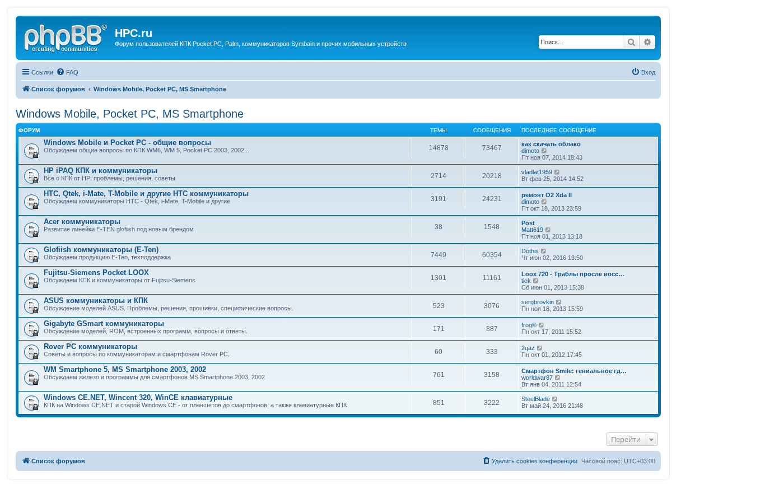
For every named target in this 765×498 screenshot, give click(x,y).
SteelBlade (535, 398)
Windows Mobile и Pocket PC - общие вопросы (127, 142)
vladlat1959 (536, 172)
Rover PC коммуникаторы (90, 346)
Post (528, 223)
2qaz (528, 348)
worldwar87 (537, 377)
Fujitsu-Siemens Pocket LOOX (96, 272)
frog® (529, 325)
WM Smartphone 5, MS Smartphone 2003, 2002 (125, 369)
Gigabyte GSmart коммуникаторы (104, 323)
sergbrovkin (537, 302)
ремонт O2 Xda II (546, 195)
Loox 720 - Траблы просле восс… (572, 274)
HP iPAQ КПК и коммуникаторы (100, 170)
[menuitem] (67, 72)
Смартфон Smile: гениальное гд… (574, 370)
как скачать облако (551, 144)
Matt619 (532, 229)
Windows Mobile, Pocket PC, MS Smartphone (130, 114)
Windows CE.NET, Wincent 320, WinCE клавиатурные (138, 397)
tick (526, 280)
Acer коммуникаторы (82, 221)
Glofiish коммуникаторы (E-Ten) (101, 249)
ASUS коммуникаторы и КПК (96, 300)
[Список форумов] (66, 36)
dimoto (530, 150)
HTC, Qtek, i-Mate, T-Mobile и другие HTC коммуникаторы (146, 193)
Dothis (530, 251)
